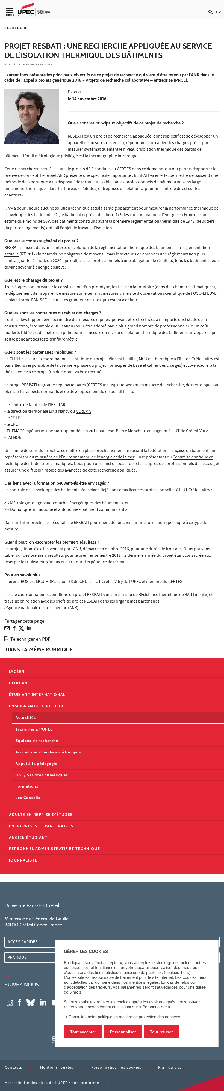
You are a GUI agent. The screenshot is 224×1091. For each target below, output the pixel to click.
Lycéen (17, 671)
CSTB (15, 418)
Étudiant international (37, 694)
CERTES (174, 582)
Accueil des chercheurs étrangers (48, 752)
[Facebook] (14, 629)
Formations (27, 786)
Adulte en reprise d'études (41, 814)
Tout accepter (83, 1032)
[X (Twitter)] (21, 629)
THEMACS (16, 431)
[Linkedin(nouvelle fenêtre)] (43, 1002)
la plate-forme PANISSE (25, 300)
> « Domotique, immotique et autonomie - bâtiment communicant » (65, 510)
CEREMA (83, 412)
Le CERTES (14, 359)
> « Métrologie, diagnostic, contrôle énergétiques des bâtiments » (63, 503)
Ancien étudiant (28, 837)
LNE (14, 425)
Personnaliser (123, 1032)
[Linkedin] (29, 629)
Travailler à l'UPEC (34, 729)
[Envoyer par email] (7, 629)
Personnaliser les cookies (116, 1068)
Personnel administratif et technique (54, 848)
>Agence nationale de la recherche (35, 608)
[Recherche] (212, 7)
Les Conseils (28, 797)
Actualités (26, 717)
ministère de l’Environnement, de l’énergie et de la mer (84, 457)
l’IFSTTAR (56, 405)
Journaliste (23, 860)
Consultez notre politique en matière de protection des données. (125, 1016)
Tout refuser (161, 1032)
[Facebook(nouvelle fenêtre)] (19, 1002)
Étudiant (19, 683)
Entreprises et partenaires (41, 826)
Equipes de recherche (37, 740)
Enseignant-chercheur (36, 706)
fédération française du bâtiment (178, 451)
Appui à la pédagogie (36, 763)
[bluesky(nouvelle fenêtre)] (30, 1002)
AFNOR (14, 438)
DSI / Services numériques (42, 775)
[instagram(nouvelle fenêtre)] (10, 1002)
